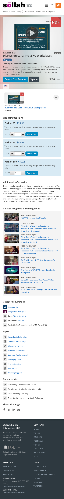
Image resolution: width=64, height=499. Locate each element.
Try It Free (38, 486)
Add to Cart (31, 134)
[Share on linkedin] (14, 410)
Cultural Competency (16, 341)
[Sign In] (52, 5)
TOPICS (36, 445)
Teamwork (12, 368)
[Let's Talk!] (58, 5)
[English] (6, 86)
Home (5, 11)
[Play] (56, 97)
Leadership (13, 307)
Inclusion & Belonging (17, 337)
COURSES (37, 437)
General (20, 320)
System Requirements (44, 474)
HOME (36, 429)
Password (38, 482)
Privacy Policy (40, 470)
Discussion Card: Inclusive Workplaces (40, 11)
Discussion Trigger (15, 346)
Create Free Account (16, 79)
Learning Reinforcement (18, 355)
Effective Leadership (16, 350)
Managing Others (15, 359)
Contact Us (8, 470)
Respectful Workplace (17, 311)
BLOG (35, 456)
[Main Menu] (41, 5)
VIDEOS (36, 433)
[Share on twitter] (9, 410)
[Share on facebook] (4, 410)
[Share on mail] (19, 410)
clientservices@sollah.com (14, 486)
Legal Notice (39, 466)
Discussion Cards (20, 316)
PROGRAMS (38, 441)
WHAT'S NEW (39, 452)
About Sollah (10, 466)
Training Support (15, 372)
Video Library (16, 11)
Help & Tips (8, 474)
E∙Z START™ (38, 448)
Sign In (34, 79)
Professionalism (14, 364)
